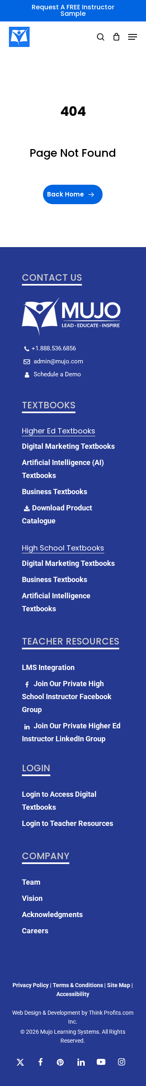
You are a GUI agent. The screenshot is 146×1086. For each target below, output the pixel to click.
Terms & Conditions (78, 985)
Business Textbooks (54, 491)
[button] (132, 37)
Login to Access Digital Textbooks (59, 800)
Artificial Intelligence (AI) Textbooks (63, 469)
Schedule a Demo (56, 374)
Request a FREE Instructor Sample (73, 10)
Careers (35, 930)
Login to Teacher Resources (67, 823)
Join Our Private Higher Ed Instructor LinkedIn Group (71, 732)
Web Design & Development (46, 1012)
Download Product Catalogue (57, 514)
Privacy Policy (31, 985)
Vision (32, 898)
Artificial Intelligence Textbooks (56, 602)
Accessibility (72, 994)
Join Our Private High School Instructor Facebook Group (67, 696)
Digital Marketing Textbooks (68, 446)
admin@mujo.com (57, 361)
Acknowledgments (52, 914)
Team (31, 882)
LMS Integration (48, 667)
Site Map (118, 985)
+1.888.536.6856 (54, 348)
